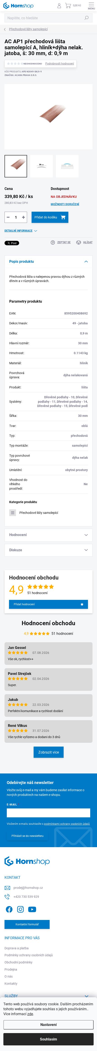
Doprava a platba (17, 948)
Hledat (87, 17)
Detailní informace (18, 230)
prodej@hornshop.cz (28, 887)
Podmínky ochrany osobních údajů (29, 955)
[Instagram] (20, 909)
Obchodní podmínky (18, 962)
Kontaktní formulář (27, 924)
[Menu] (91, 5)
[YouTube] (32, 909)
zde (30, 1014)
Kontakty (11, 983)
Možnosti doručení (65, 204)
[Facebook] (8, 909)
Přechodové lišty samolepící (38, 513)
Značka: (21, 75)
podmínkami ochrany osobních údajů (67, 823)
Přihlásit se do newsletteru (28, 836)
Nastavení (48, 1025)
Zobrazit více (48, 752)
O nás (9, 976)
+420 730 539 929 (26, 896)
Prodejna (11, 969)
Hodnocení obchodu (48, 623)
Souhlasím (48, 1039)
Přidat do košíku (46, 217)
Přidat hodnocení (24, 604)
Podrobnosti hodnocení (59, 63)
